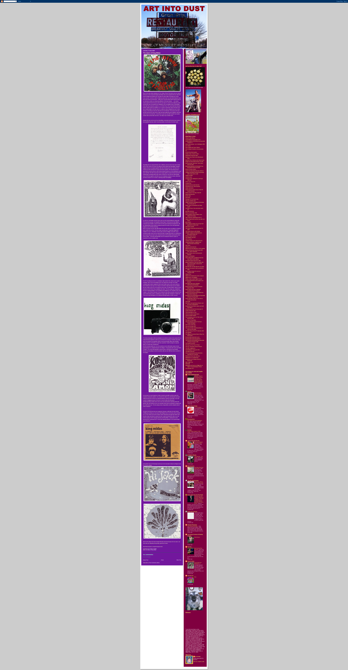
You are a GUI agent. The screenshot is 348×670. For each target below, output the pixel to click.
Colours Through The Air (193, 440)
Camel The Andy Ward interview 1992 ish (195, 170)
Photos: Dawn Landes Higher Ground (194, 279)
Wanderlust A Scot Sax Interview (193, 356)
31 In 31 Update (198, 407)
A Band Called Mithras (190, 138)
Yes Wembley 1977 (190, 368)
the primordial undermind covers (193, 337)
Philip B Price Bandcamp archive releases (195, 275)
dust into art (190, 575)
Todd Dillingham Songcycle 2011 (193, 349)
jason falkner (188, 222)
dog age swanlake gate (191, 200)
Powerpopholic (191, 419)
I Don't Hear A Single (192, 405)
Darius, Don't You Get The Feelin (195, 494)
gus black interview (190, 211)
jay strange (197, 656)
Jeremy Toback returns (191, 235)
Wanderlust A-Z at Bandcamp (192, 357)
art (186, 150)
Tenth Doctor (197, 537)
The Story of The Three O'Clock (193, 344)
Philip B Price (188, 274)
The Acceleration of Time (191, 312)
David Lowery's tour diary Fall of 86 (193, 192)
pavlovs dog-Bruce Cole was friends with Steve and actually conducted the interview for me (194, 264)
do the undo (188, 195)
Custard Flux (188, 183)
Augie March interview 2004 (192, 155)
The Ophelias (188, 332)
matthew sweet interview (191, 246)
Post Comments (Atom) (154, 562)
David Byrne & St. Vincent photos (193, 186)
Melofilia (189, 391)
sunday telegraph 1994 (191, 310)
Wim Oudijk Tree (189, 362)
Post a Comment (146, 556)
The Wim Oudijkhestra (190, 348)
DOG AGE (188, 197)
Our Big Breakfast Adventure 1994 (193, 260)
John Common (189, 239)
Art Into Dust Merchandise (191, 152)
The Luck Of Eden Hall (190, 326)
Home (162, 560)
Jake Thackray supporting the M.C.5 (194, 217)
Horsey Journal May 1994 (191, 212)
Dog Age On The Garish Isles (192, 199)
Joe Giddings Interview (191, 237)
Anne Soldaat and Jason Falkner (193, 147)
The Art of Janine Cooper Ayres (192, 313)
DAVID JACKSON (189, 188)
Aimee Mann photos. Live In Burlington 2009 (195, 144)
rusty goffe (188, 301)
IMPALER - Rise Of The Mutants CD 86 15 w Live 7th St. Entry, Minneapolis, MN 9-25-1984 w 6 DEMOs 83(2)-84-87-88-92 (198, 380)
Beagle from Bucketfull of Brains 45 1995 (194, 161)
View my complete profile (198, 661)
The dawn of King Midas (151, 549)
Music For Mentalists (190, 256)
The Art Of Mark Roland (191, 315)
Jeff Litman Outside (190, 226)
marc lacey (188, 245)
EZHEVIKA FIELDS (191, 455)
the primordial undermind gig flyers (193, 338)
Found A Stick (190, 561)
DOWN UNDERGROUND (193, 374)
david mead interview (190, 194)
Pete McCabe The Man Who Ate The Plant (195, 266)
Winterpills (188, 363)
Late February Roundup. (192, 526)
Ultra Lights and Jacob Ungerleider (194, 420)
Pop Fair (189, 546)
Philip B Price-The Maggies (191, 277)
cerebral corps (189, 177)
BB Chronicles (190, 466)
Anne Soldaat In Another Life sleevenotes (194, 149)
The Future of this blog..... (191, 324)
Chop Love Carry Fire (190, 181)
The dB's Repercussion (193, 480)
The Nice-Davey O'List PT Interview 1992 (195, 330)
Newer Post (145, 560)
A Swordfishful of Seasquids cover (193, 139)
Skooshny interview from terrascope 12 (194, 309)
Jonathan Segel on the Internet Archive (194, 240)
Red (195, 576)
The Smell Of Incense (190, 343)
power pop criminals (192, 511)
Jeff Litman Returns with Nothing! (193, 231)
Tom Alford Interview (190, 351)
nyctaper (189, 429)
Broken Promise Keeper (191, 169)
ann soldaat (188, 145)
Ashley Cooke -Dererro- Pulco (192, 153)
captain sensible (189, 175)
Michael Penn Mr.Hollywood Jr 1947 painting (195, 248)
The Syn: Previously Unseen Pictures (194, 346)
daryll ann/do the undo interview (192, 184)
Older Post (178, 560)
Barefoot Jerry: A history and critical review (195, 160)
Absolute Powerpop (192, 524)
